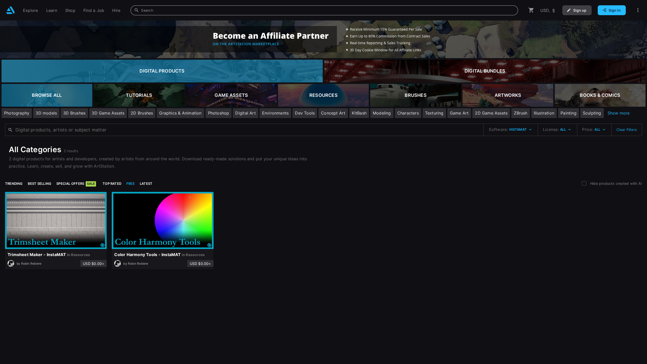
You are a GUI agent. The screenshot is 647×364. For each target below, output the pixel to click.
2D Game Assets (491, 113)
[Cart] (531, 10)
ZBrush (520, 113)
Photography (16, 113)
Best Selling (40, 183)
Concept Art (333, 113)
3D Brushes (74, 113)
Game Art (459, 113)
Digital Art (245, 113)
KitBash (359, 113)
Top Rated (112, 183)
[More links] (638, 10)
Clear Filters (626, 129)
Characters (408, 113)
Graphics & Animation (180, 113)
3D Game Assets (108, 113)
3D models (46, 113)
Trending (14, 183)
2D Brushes (142, 113)
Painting (568, 113)
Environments (275, 113)
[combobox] (324, 10)
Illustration (544, 113)
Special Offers (75, 183)
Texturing (434, 113)
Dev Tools (305, 113)
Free (130, 183)
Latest (146, 183)
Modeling (382, 113)
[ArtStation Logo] (10, 10)
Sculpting (592, 113)
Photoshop (218, 113)
